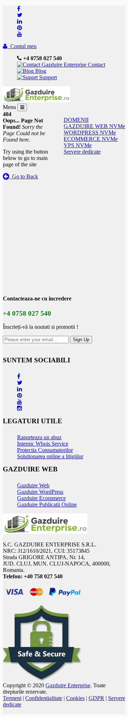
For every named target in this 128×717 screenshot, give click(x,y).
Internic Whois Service (42, 444)
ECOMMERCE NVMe (91, 139)
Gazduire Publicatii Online (47, 504)
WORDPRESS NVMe (90, 133)
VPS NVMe (78, 145)
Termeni (12, 698)
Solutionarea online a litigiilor (50, 456)
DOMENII (76, 120)
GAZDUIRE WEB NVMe (94, 126)
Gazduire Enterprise (68, 685)
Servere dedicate (82, 152)
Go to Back (23, 176)
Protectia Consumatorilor (45, 450)
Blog (40, 71)
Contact (95, 65)
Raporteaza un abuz (39, 437)
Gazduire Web (33, 485)
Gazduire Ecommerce (41, 498)
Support (47, 77)
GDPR (96, 698)
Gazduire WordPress (40, 492)
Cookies (75, 698)
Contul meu (22, 46)
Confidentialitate (43, 698)
